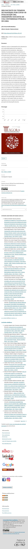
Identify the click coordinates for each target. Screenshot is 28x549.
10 (9, 318)
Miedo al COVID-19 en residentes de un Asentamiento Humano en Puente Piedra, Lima (14, 394)
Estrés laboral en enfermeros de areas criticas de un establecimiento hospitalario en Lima (15, 252)
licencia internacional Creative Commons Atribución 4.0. (14, 532)
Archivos (7, 4)
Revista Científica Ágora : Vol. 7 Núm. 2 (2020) (15, 308)
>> (16, 318)
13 (13, 318)
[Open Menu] (1, 1)
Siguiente (23, 421)
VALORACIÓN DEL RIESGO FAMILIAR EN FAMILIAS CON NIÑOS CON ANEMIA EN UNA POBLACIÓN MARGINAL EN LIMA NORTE (15, 304)
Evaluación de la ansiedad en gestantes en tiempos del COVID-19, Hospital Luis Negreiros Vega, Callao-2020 (15, 328)
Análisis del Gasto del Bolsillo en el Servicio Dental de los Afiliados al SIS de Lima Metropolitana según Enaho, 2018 (14, 270)
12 (12, 318)
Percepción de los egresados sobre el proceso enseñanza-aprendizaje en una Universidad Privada (14, 337)
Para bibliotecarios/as (6, 513)
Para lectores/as (6, 433)
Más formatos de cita (7, 209)
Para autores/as (6, 435)
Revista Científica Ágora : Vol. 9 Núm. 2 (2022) (15, 284)
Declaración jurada (6, 439)
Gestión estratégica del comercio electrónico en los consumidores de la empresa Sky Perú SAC (14, 281)
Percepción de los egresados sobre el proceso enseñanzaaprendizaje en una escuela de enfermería (15, 366)
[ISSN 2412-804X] (8, 452)
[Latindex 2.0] (8, 460)
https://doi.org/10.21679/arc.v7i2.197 (13, 33)
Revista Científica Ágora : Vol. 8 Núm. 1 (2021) (15, 247)
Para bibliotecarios (6, 443)
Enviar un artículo (7, 487)
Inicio (2, 4)
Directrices (4, 437)
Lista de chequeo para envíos (9, 441)
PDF (4, 158)
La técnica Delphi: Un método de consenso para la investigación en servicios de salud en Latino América (15, 311)
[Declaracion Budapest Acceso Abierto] (8, 470)
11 (10, 318)
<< (2, 318)
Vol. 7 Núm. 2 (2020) (15, 4)
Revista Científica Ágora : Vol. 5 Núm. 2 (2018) (15, 225)
